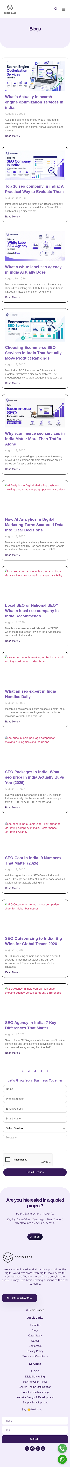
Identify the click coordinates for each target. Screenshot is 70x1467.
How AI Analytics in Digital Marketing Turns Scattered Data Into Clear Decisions (34, 524)
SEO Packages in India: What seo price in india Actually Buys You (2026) (34, 777)
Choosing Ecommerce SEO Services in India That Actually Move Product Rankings (33, 352)
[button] (55, 9)
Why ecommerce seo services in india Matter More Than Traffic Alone (35, 438)
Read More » (12, 136)
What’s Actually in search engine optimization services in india (34, 102)
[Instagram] (37, 1448)
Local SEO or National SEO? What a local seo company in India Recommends (32, 610)
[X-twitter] (27, 1448)
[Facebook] (32, 1448)
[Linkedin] (43, 1448)
